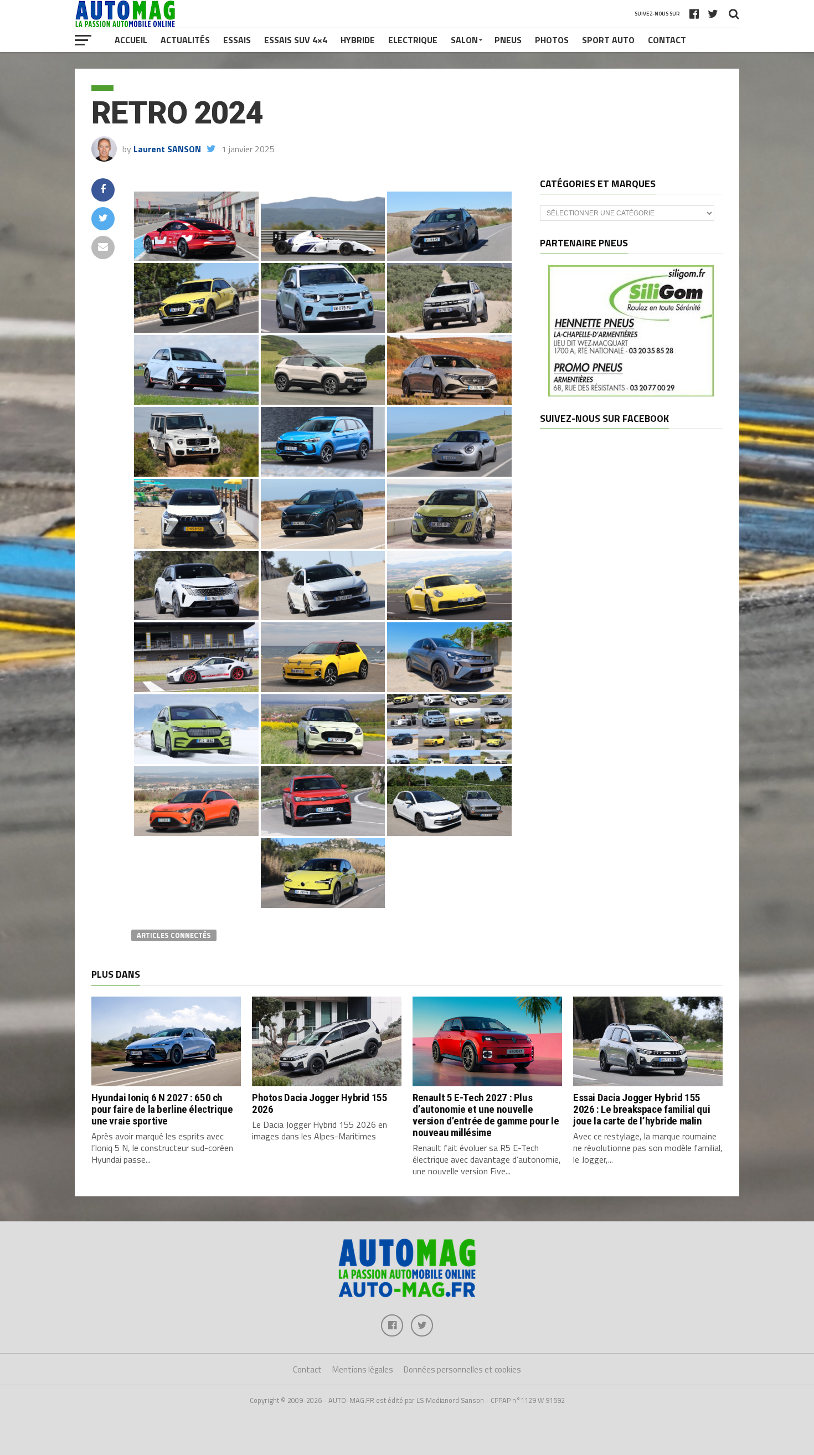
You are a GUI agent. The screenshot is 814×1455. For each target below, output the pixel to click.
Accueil (131, 40)
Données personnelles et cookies (462, 1369)
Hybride (358, 40)
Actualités (185, 40)
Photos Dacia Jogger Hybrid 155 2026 (319, 1103)
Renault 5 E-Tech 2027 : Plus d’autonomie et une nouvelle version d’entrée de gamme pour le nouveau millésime (486, 1115)
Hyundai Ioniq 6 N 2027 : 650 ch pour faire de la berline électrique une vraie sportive (162, 1109)
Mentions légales (362, 1369)
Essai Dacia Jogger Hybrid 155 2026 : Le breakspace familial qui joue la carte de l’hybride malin (641, 1109)
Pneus (508, 40)
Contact (667, 40)
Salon (464, 40)
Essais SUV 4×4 (295, 40)
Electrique (412, 40)
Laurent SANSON (167, 149)
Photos (552, 40)
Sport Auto (608, 40)
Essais (237, 40)
